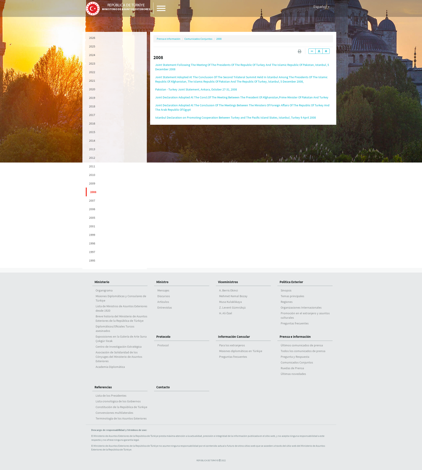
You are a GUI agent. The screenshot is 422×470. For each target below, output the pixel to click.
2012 (92, 158)
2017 (92, 115)
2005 (92, 218)
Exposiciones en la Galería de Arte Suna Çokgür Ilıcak (121, 338)
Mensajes (163, 290)
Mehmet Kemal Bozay (233, 296)
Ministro (162, 282)
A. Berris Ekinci (228, 290)
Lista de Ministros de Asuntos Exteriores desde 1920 (121, 308)
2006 (92, 209)
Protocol (163, 345)
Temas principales (292, 296)
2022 (92, 72)
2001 (92, 226)
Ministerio (102, 282)
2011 (92, 166)
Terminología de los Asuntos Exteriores (121, 418)
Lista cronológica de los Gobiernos (118, 401)
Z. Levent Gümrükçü (232, 307)
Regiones (287, 302)
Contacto (163, 387)
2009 (92, 183)
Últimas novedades (293, 374)
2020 (92, 89)
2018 (92, 106)
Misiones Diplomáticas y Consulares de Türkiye (121, 298)
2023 (92, 63)
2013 (92, 149)
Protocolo (163, 336)
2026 (92, 38)
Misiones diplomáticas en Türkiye (240, 351)
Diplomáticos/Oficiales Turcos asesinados (115, 328)
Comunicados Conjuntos (198, 38)
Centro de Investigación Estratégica (119, 347)
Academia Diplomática (110, 367)
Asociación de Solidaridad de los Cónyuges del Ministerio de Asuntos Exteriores (119, 356)
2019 (92, 98)
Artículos (163, 302)
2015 (92, 132)
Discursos (163, 296)
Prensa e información (168, 38)
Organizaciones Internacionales (301, 307)
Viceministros (228, 282)
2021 (92, 81)
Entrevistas (164, 307)
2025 (92, 46)
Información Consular (234, 336)
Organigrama (104, 290)
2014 (92, 141)
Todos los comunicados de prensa (303, 351)
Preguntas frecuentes (295, 323)
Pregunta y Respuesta (295, 357)
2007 (92, 200)
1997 (92, 252)
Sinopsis (286, 290)
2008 (93, 192)
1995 (92, 260)
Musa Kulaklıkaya (230, 302)
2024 (92, 55)
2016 (92, 123)
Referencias (103, 387)
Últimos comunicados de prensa (302, 345)
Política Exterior (291, 282)
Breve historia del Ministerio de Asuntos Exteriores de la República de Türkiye (121, 318)
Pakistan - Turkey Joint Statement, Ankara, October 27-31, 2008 (196, 89)
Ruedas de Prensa (292, 368)
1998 (92, 243)
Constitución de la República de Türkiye (121, 407)
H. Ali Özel (225, 313)
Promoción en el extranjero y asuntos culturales (305, 315)
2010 (92, 175)
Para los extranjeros (232, 345)
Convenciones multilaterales (114, 413)
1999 (92, 235)
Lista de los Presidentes (111, 396)
